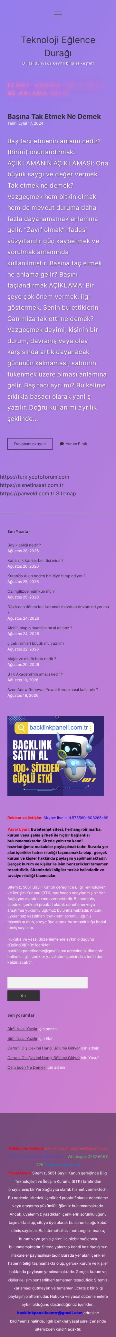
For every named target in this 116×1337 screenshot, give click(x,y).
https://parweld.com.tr (27, 493)
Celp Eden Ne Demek (26, 1067)
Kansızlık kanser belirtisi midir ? (35, 560)
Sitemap (66, 493)
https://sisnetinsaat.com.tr (31, 485)
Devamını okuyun (33, 445)
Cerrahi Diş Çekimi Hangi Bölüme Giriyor (43, 1048)
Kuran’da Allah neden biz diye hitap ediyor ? (46, 575)
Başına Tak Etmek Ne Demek (54, 116)
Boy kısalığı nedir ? (24, 545)
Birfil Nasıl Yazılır (22, 1028)
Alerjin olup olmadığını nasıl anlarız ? (39, 627)
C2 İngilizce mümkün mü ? (30, 591)
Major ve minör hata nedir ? (31, 658)
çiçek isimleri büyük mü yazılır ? (35, 643)
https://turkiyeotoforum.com (34, 477)
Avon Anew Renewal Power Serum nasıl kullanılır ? (52, 689)
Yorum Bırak (76, 443)
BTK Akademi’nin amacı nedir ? (35, 674)
